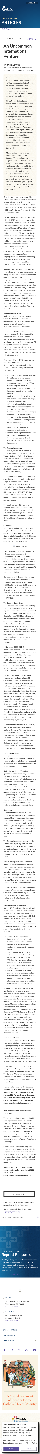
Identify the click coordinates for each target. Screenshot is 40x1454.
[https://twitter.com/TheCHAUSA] (19, 1350)
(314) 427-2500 (11, 1320)
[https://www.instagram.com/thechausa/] (26, 1351)
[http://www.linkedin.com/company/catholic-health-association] (5, 1350)
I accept (11, 1448)
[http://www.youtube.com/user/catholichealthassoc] (34, 1350)
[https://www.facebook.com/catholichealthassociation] (12, 1350)
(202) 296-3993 (11, 1307)
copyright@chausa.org (11, 1212)
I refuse (29, 1448)
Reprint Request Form (10, 1274)
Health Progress (6, 29)
